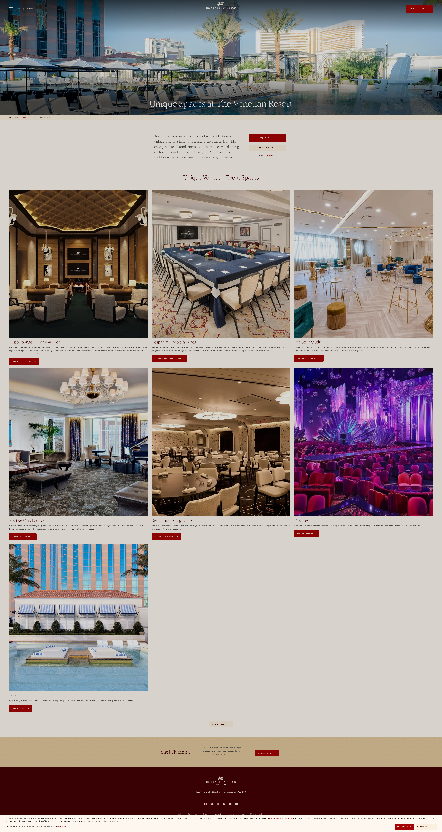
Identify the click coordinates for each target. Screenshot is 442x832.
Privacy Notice (274, 818)
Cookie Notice (287, 818)
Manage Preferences (426, 827)
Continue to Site (404, 827)
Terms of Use (61, 826)
